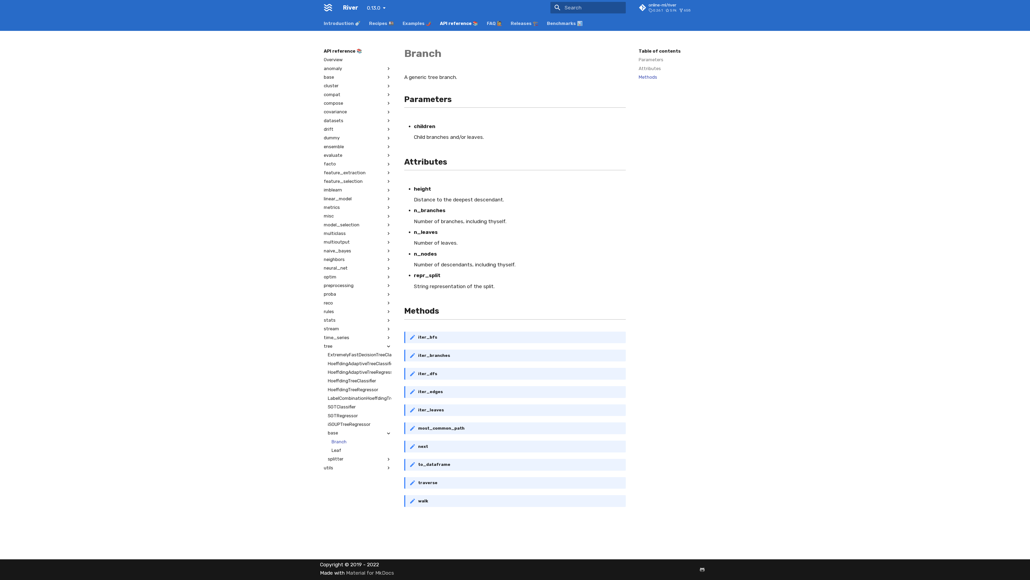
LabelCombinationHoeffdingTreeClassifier (360, 398)
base (329, 77)
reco (328, 303)
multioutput (337, 242)
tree (328, 346)
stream (331, 328)
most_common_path (441, 428)
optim (330, 277)
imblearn (333, 190)
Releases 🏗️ (524, 23)
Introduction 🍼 (342, 23)
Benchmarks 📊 (565, 23)
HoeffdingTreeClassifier (352, 380)
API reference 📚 (459, 23)
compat (332, 94)
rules (329, 311)
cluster (331, 85)
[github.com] (702, 569)
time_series (336, 337)
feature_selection (343, 181)
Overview (333, 59)
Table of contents (660, 51)
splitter (335, 459)
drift (328, 129)
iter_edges (430, 391)
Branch (339, 441)
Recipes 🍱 (381, 23)
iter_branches (434, 355)
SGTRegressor (343, 415)
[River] (328, 7)
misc (329, 216)
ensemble (334, 146)
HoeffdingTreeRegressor (353, 389)
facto (330, 163)
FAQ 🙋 (494, 23)
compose (333, 103)
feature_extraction (345, 172)
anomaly (333, 68)
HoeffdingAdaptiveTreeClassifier (360, 363)
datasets (333, 120)
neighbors (334, 259)
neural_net (336, 268)
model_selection (341, 224)
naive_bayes (337, 250)
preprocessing (339, 285)
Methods (648, 77)
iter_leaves (431, 410)
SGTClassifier (342, 406)
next (423, 446)
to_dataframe (434, 464)
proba (330, 294)
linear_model (338, 198)
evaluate (333, 155)
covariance (335, 111)
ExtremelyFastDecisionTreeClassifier (360, 354)
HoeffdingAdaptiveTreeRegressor (360, 372)
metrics (332, 207)
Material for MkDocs (370, 573)
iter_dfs (427, 373)
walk (423, 501)
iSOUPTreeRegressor (349, 424)
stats (330, 320)
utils (328, 467)
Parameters (651, 59)
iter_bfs (427, 337)
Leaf (336, 450)
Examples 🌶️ (417, 23)
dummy (332, 137)
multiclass (335, 233)
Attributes (650, 68)
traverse (427, 482)
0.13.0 (373, 8)
